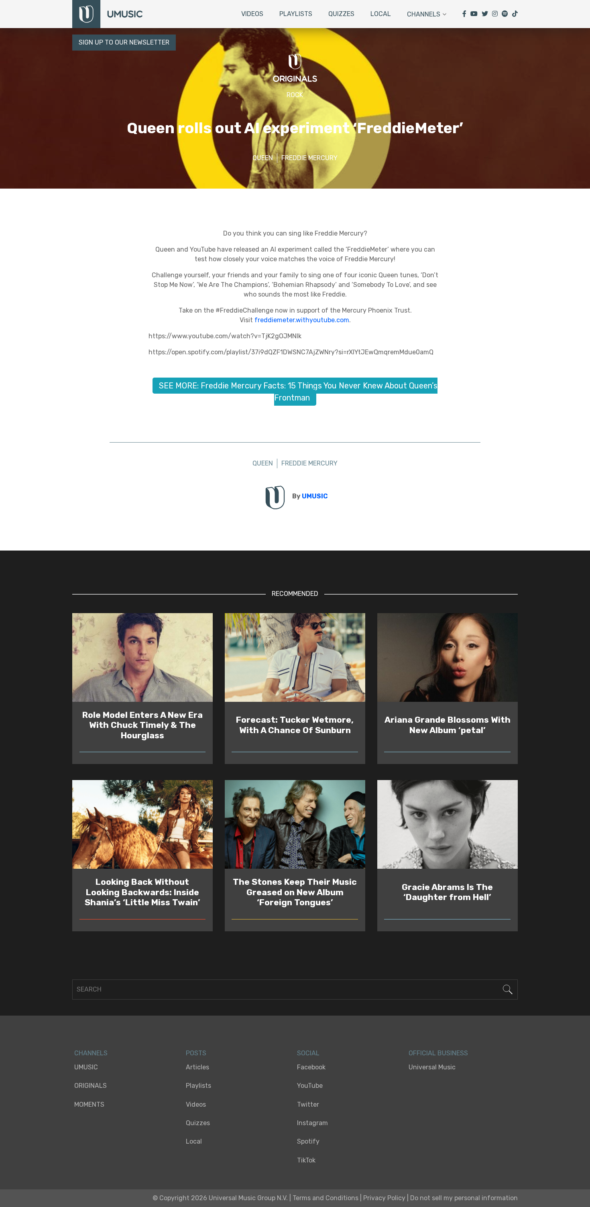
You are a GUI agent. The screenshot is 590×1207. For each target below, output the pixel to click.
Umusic (86, 1067)
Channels (423, 14)
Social (308, 1053)
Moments (89, 1104)
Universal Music (432, 1067)
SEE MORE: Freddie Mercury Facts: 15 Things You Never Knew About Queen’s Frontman (298, 391)
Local (380, 14)
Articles (197, 1067)
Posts (196, 1053)
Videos (252, 14)
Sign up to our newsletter (124, 42)
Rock (295, 95)
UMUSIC (315, 496)
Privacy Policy (384, 1198)
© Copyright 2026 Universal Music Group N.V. (220, 1198)
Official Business (438, 1053)
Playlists (295, 14)
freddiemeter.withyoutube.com (301, 320)
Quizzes (341, 14)
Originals (90, 1085)
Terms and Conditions (325, 1198)
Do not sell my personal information (464, 1198)
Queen (262, 158)
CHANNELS (91, 1053)
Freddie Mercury (309, 158)
